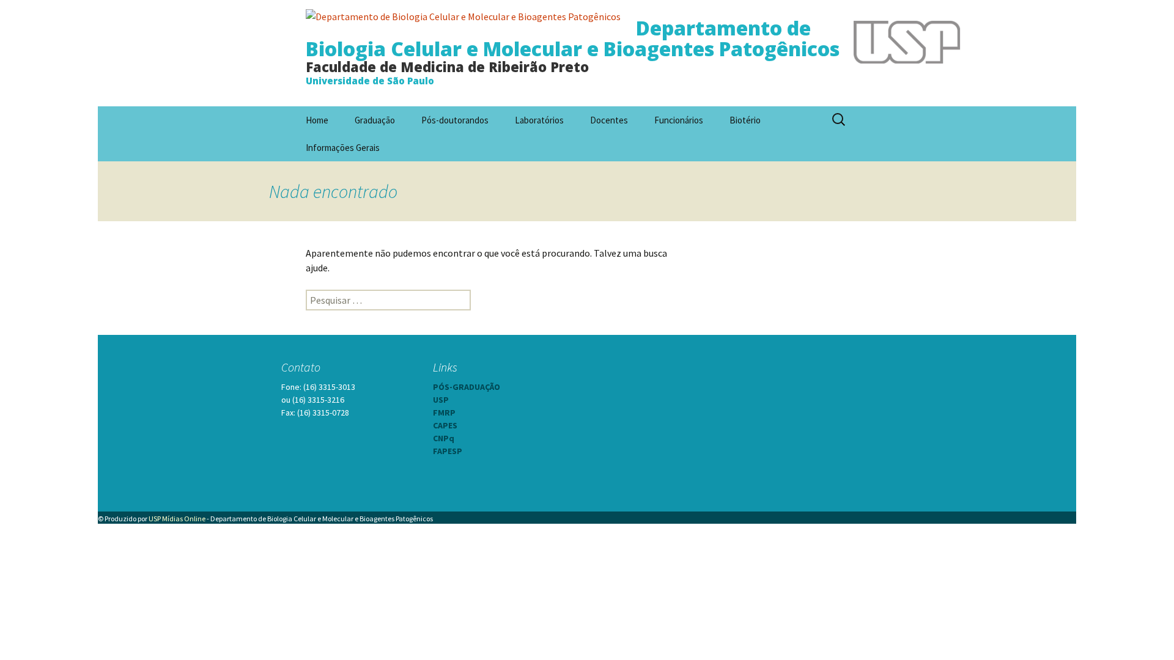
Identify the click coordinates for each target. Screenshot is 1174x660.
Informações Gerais (343, 147)
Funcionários (678, 120)
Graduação (375, 120)
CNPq (443, 438)
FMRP (444, 412)
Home (317, 120)
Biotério (745, 120)
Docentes (609, 120)
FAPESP (447, 451)
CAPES (445, 425)
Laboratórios (539, 120)
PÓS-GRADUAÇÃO (466, 386)
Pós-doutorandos (455, 120)
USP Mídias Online (177, 518)
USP (441, 399)
